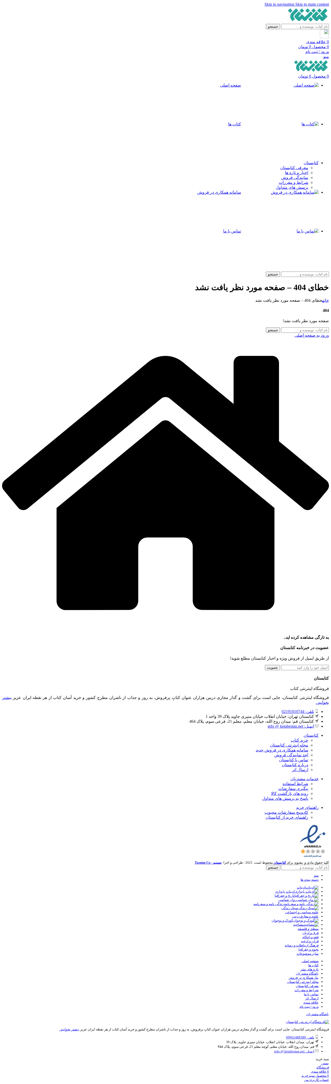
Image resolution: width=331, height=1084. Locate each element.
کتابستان (311, 735)
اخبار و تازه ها (296, 172)
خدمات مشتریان (304, 779)
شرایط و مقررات (293, 182)
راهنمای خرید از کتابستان (287, 817)
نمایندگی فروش (294, 177)
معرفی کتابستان (294, 167)
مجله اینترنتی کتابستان (289, 745)
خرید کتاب (299, 740)
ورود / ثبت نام (309, 1006)
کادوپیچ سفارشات (286, 812)
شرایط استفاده (295, 783)
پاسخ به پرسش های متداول (285, 798)
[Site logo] (307, 21)
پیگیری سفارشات (293, 788)
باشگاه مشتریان (317, 1014)
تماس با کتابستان (293, 760)
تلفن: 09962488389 (300, 1037)
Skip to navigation (280, 4)
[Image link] (307, 1022)
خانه (325, 300)
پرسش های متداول (292, 187)
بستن (325, 1063)
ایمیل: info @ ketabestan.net (291, 726)
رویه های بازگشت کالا (289, 793)
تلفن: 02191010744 (298, 711)
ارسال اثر (300, 769)
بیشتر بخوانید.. (69, 1029)
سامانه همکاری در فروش (282, 750)
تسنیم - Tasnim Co (208, 862)
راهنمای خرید (307, 807)
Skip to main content (312, 4)
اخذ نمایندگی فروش (291, 755)
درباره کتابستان (295, 765)
